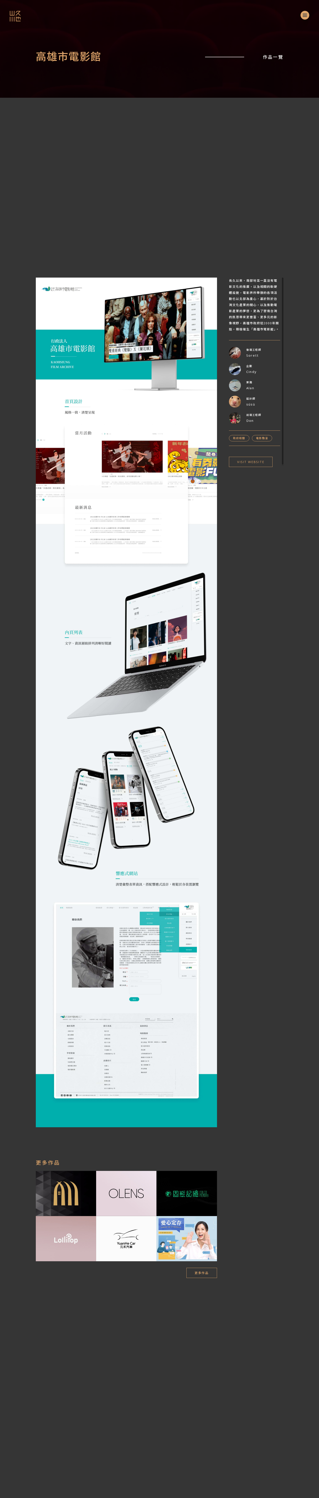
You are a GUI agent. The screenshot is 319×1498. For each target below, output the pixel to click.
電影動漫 (262, 438)
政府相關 (239, 438)
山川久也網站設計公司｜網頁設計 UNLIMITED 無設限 (10, 11)
